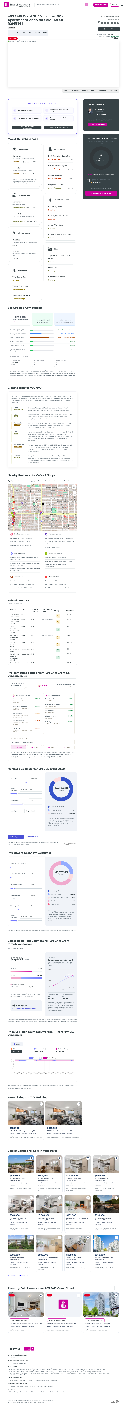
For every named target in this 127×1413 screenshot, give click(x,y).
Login (90, 174)
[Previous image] (10, 1304)
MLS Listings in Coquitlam (78, 1369)
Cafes (40, 481)
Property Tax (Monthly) (18, 863)
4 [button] (28, 1315)
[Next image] (41, 1304)
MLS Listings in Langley (97, 1369)
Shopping (32, 481)
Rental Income (16, 895)
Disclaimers (35, 1392)
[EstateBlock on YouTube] (32, 1349)
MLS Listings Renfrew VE (17, 1363)
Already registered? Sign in (58, 127)
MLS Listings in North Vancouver (67, 1371)
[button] (43, 505)
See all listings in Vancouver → (19, 1276)
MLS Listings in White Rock (18, 1375)
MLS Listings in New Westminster (41, 1371)
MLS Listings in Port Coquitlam (90, 1371)
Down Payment (14, 789)
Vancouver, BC (32, 12)
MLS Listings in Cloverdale (57, 1369)
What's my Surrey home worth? (42, 1386)
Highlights (11, 481)
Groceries (48, 481)
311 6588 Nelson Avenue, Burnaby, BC (97, 1324)
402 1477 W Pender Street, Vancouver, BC (61, 1324)
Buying (29, 1380)
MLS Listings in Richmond (39, 1373)
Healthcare (57, 481)
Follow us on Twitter (48, 1392)
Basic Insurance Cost (18, 874)
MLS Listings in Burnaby (38, 1369)
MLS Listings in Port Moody (18, 1373)
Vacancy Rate (15, 906)
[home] (17, 4)
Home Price (14, 779)
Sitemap (54, 1380)
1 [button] (21, 1315)
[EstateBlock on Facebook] (25, 1349)
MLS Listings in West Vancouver (98, 1373)
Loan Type (14, 811)
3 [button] (63, 1315)
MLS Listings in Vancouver (76, 1373)
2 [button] (23, 1315)
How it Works (13, 1380)
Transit (66, 481)
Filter (18, 1044)
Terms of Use (24, 1392)
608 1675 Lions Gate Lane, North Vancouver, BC (26, 1324)
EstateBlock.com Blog (41, 1380)
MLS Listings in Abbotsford (18, 1369)
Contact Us (60, 1392)
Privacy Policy (13, 1392)
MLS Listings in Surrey (57, 1373)
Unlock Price (17, 1051)
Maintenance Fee (16, 884)
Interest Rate (15, 800)
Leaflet (60, 530)
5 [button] (30, 1315)
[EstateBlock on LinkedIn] (28, 1349)
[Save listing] (41, 1104)
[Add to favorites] (41, 1295)
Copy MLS (11, 27)
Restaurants (22, 481)
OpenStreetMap (67, 530)
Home (21, 12)
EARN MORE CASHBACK (101, 193)
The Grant (43, 12)
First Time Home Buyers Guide (19, 1386)
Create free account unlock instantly (27, 127)
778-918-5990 (100, 115)
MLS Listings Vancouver (17, 1358)
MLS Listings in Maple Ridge (18, 1371)
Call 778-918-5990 (32, 837)
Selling (22, 1380)
